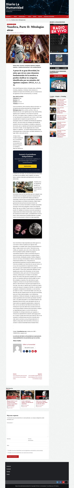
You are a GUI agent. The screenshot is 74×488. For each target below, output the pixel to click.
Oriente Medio (13, 397)
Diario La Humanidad (14, 6)
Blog (10, 20)
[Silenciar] (63, 68)
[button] (67, 17)
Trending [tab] (63, 96)
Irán (62, 122)
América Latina (22, 16)
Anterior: (20, 376)
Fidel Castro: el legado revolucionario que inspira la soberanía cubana (41, 402)
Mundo (15, 16)
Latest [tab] (52, 96)
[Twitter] (66, 482)
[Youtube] (63, 482)
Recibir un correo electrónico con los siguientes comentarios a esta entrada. (25, 450)
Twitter (8, 474)
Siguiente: (35, 376)
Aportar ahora (27, 166)
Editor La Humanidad (11, 32)
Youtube (8, 471)
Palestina (23, 397)
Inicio (7, 20)
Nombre (9, 438)
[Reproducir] (51, 68)
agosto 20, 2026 (24, 406)
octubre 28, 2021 (19, 32)
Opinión (34, 16)
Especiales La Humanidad (49, 16)
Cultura (29, 16)
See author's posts (29, 347)
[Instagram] (57, 482)
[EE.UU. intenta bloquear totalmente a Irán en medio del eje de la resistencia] (53, 125)
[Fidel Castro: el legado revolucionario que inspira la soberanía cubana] (53, 117)
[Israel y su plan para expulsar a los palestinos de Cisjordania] (53, 110)
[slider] (65, 68)
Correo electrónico (30, 439)
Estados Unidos (9, 396)
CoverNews (49, 486)
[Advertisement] (27, 363)
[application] (59, 68)
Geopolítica (8, 16)
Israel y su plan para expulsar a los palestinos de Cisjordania (27, 402)
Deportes (40, 16)
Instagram (9, 466)
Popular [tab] (57, 96)
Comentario (10, 422)
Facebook (9, 469)
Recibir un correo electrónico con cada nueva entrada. (20, 452)
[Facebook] (60, 482)
